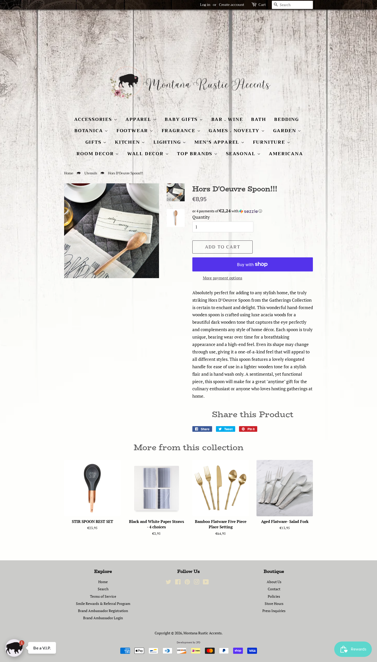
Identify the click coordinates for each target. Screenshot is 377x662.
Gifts (94, 142)
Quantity (201, 217)
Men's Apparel (217, 142)
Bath (258, 119)
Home (68, 173)
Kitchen (128, 142)
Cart (262, 5)
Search (103, 588)
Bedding (286, 119)
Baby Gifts (182, 119)
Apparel (139, 119)
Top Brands (195, 154)
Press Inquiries (273, 610)
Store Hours (274, 603)
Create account (231, 5)
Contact (274, 588)
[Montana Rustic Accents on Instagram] (196, 582)
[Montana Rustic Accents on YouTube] (206, 582)
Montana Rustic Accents (202, 633)
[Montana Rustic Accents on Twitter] (168, 582)
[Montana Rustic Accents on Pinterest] (187, 582)
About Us (274, 581)
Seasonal (241, 154)
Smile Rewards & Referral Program (103, 603)
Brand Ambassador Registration (103, 610)
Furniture (270, 142)
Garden (285, 131)
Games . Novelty (235, 131)
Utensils (90, 173)
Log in (205, 5)
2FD (198, 642)
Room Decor (95, 154)
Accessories (94, 119)
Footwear (133, 131)
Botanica (89, 131)
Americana (286, 154)
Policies (274, 596)
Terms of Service (103, 596)
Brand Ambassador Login (103, 617)
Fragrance (179, 131)
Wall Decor (146, 154)
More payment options (222, 277)
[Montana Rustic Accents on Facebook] (178, 582)
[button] (252, 211)
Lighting (168, 142)
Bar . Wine (227, 119)
